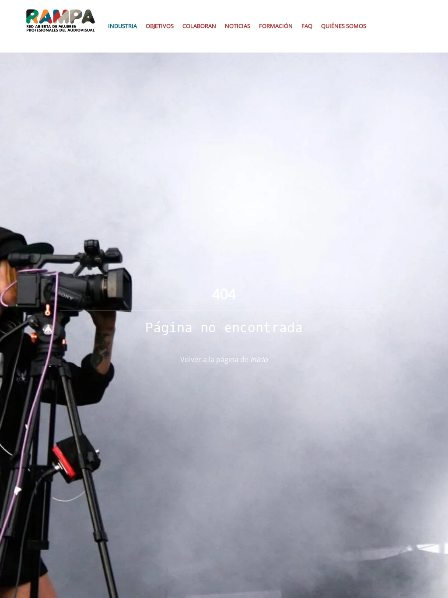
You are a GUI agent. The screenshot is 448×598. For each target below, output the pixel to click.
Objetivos (160, 26)
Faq (306, 26)
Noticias (237, 26)
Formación (276, 26)
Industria (122, 26)
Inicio (259, 359)
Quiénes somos (343, 26)
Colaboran (199, 26)
